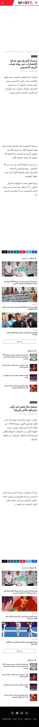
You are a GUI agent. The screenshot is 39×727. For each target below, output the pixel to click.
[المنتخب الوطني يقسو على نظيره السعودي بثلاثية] (33, 378)
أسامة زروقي (31, 71)
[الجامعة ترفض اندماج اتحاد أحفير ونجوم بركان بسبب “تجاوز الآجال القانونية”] (19, 294)
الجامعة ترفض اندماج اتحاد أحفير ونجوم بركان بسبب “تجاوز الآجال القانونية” (19, 308)
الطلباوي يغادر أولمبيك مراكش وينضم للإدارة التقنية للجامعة (22, 334)
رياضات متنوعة (33, 402)
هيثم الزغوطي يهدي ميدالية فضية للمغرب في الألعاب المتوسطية (21, 643)
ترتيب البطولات (27, 719)
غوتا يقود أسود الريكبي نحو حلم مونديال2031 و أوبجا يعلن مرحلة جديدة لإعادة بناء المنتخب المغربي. (20, 282)
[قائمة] (36, 3)
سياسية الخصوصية (7, 719)
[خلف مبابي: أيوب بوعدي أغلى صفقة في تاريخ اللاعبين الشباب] (33, 367)
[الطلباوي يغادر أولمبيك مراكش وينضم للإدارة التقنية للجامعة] (19, 320)
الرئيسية (35, 51)
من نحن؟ (20, 719)
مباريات (34, 719)
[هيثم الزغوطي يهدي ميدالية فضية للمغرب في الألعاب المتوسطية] (19, 629)
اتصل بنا (14, 719)
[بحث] (3, 3)
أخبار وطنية (28, 51)
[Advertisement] (19, 28)
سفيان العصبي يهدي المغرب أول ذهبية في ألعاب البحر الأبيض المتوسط (16, 386)
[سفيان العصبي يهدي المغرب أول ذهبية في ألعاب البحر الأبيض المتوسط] (33, 388)
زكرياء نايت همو (31, 413)
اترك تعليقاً (19, 341)
